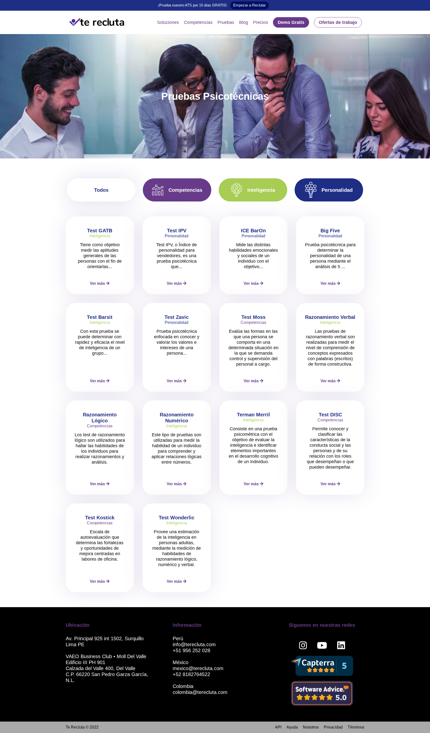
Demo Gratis (291, 22)
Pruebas (225, 22)
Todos (101, 190)
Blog (243, 22)
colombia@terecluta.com (200, 692)
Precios (260, 22)
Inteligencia (261, 190)
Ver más (98, 283)
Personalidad (337, 190)
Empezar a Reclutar (249, 5)
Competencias (198, 22)
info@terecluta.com (194, 644)
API (278, 727)
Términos (356, 727)
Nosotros (311, 727)
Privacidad (333, 727)
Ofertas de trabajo (338, 22)
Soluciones (168, 22)
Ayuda (292, 727)
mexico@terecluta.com (198, 668)
